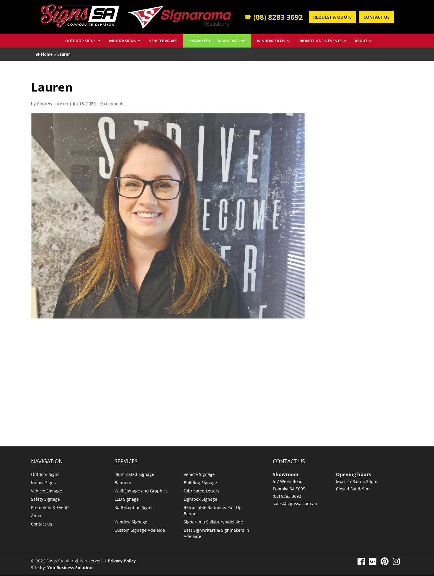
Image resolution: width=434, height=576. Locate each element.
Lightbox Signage (200, 499)
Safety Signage (45, 499)
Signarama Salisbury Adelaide (213, 522)
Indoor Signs (43, 482)
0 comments (112, 103)
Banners (123, 482)
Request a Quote (332, 17)
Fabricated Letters (201, 491)
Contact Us (376, 17)
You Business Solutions (70, 567)
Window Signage (131, 522)
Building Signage (200, 482)
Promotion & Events (50, 507)
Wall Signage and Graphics (141, 491)
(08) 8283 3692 (273, 17)
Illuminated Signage (134, 474)
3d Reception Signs (133, 507)
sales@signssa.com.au (295, 503)
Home (47, 54)
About (37, 515)
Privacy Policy (122, 561)
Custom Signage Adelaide (140, 530)
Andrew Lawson (52, 103)
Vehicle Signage (46, 491)
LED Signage (127, 499)
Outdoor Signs (45, 474)
